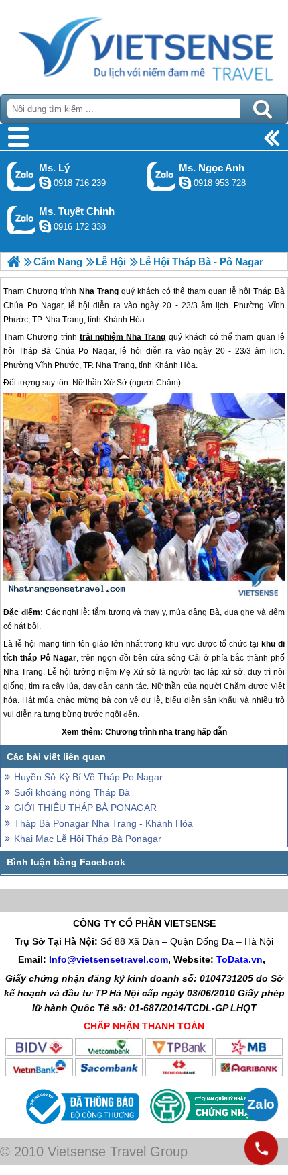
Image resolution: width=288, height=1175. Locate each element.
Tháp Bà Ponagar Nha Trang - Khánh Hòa (103, 823)
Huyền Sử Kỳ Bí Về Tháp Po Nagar (88, 776)
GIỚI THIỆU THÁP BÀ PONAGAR (85, 807)
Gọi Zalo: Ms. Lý (22, 176)
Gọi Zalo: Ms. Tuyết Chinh (22, 220)
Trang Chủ (144, 43)
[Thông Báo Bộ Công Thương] (80, 1127)
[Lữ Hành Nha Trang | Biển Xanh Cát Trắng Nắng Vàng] (13, 261)
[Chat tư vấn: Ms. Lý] (45, 182)
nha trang (177, 732)
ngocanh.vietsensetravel (185, 182)
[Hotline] (261, 1148)
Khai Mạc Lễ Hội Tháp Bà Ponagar (87, 838)
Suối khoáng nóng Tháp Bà (72, 792)
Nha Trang (145, 337)
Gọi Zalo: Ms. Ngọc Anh (162, 176)
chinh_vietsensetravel (45, 226)
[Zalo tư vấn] (261, 1104)
